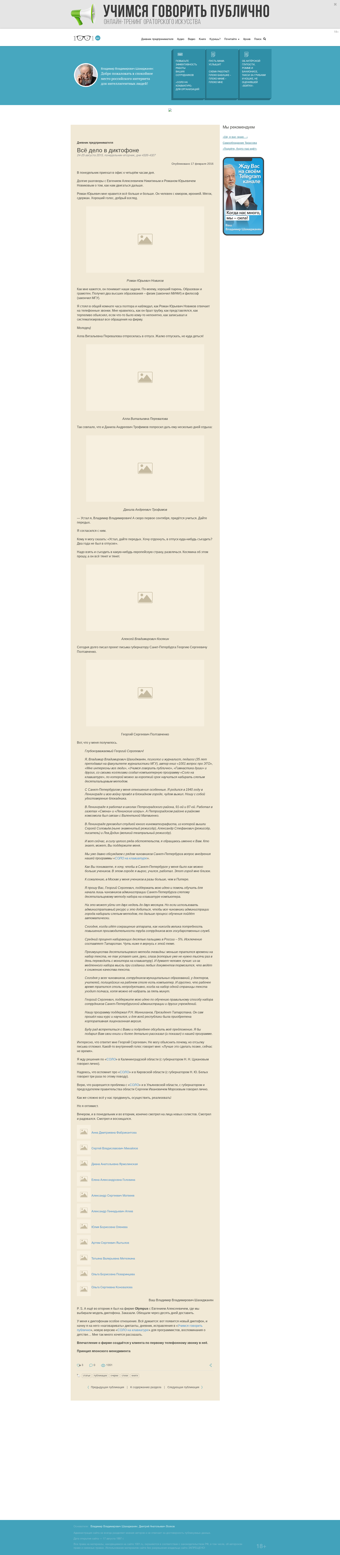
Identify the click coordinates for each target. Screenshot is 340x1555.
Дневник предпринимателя (157, 39)
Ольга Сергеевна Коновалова (111, 1287)
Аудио (180, 39)
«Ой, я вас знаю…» (235, 137)
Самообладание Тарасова (240, 143)
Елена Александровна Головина (113, 1180)
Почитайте (230, 39)
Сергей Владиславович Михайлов (114, 1148)
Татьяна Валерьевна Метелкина (113, 1258)
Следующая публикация (183, 1387)
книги (135, 1376)
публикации (100, 1376)
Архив (246, 39)
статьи (86, 1376)
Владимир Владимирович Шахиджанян (114, 1526)
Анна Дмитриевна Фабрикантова (114, 1132)
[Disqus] (145, 1459)
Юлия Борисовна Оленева (109, 1227)
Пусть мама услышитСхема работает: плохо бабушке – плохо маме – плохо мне (220, 71)
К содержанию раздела (145, 1387)
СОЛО (111, 1059)
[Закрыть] (335, 4)
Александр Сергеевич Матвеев (112, 1195)
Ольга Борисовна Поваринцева (113, 1274)
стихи (125, 1376)
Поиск (258, 39)
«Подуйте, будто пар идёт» (240, 149)
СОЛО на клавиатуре (131, 858)
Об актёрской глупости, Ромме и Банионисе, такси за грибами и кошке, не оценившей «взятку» (254, 73)
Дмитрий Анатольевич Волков (157, 1526)
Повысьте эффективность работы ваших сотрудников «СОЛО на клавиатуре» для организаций (187, 75)
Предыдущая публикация (107, 1387)
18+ (336, 32)
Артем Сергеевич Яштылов (110, 1243)
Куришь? (215, 39)
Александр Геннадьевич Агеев (112, 1211)
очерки (114, 1376)
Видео (191, 39)
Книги (202, 39)
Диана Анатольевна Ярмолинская (114, 1164)
